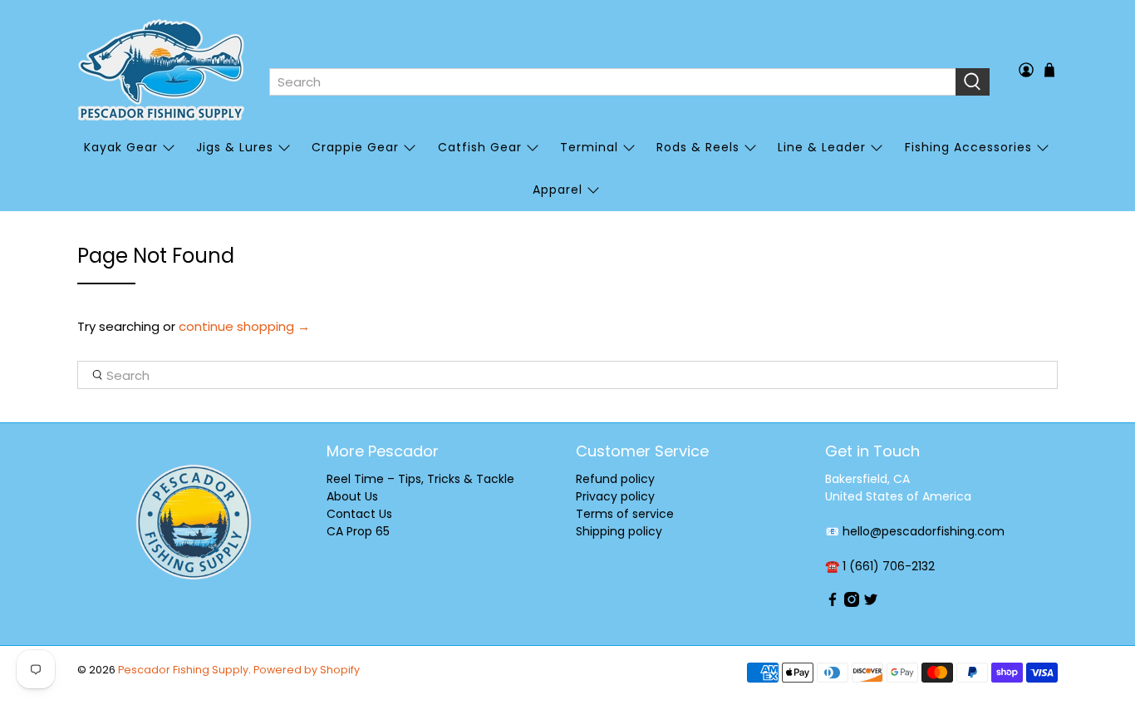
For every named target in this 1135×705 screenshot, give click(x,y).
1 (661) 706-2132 (889, 566)
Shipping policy (619, 531)
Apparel (557, 189)
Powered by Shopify (306, 670)
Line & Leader (822, 147)
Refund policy (615, 479)
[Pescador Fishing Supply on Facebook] (832, 602)
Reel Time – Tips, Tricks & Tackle (420, 479)
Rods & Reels (697, 147)
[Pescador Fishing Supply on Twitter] (870, 602)
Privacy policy (615, 496)
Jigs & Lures (234, 147)
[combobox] (612, 82)
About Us (352, 496)
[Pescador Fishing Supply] (161, 70)
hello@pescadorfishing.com (924, 531)
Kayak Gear (121, 147)
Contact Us (359, 513)
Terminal (589, 147)
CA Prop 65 (358, 531)
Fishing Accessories (968, 147)
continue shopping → (244, 326)
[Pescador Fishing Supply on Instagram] (851, 602)
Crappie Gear (355, 147)
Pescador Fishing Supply (183, 670)
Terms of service (625, 513)
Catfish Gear (480, 147)
